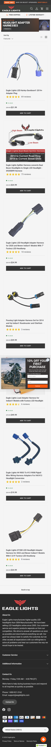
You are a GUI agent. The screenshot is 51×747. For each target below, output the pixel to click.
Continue (37, 386)
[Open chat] (43, 739)
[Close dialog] (47, 359)
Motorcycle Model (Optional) (34, 373)
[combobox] (37, 376)
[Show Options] (46, 376)
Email (29, 379)
